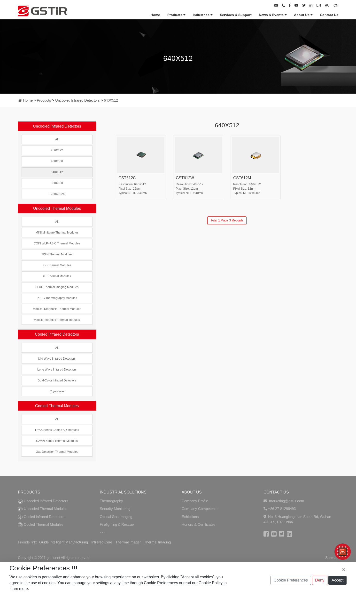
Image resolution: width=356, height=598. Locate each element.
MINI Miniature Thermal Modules (57, 232)
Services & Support (236, 15)
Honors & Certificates (199, 524)
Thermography (111, 501)
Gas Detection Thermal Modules (57, 451)
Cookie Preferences (291, 580)
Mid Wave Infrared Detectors (57, 358)
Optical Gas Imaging (116, 517)
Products (175, 15)
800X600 (57, 183)
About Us (302, 15)
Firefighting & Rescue (117, 524)
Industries (201, 15)
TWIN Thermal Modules (56, 254)
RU (327, 5)
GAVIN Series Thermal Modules (57, 441)
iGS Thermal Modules (57, 265)
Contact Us (329, 15)
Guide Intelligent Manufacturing (63, 542)
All (57, 139)
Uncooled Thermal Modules (45, 509)
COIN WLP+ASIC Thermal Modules (57, 243)
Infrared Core (101, 542)
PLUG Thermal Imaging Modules (56, 287)
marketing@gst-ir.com (286, 501)
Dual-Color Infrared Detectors (57, 380)
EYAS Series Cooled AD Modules (57, 430)
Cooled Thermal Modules (43, 524)
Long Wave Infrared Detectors (57, 369)
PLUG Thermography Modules (57, 298)
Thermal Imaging (157, 542)
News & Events (272, 15)
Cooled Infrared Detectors (43, 517)
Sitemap (331, 558)
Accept (337, 580)
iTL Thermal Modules (57, 276)
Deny (319, 580)
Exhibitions (190, 517)
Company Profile (195, 501)
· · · (102, 532)
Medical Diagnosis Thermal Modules (57, 309)
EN (318, 5)
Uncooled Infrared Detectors (77, 100)
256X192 (57, 150)
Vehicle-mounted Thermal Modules (57, 320)
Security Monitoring (115, 509)
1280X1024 (57, 194)
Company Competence (200, 509)
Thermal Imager (128, 542)
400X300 (57, 161)
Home (155, 15)
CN (335, 5)
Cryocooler (57, 391)
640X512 (111, 100)
